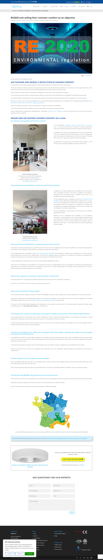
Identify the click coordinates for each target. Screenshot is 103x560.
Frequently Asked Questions (40, 540)
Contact (73, 6)
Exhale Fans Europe (16, 20)
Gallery (45, 6)
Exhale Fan (36, 6)
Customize (10, 553)
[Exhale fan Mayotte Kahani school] (30, 171)
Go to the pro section (72, 459)
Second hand (54, 6)
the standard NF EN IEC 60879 (45, 253)
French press (58, 547)
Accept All (29, 553)
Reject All (19, 553)
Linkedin (81, 465)
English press (58, 544)
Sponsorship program (38, 543)
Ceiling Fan (15, 10)
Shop (34, 533)
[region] (19, 548)
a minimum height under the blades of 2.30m (42, 300)
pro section (81, 6)
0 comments (55, 20)
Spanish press (58, 549)
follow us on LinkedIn (56, 111)
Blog (66, 6)
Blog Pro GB (49, 20)
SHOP (83, 2)
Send (72, 512)
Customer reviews (70, 2)
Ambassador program (38, 545)
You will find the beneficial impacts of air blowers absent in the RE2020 (67, 438)
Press (61, 6)
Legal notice (36, 549)
